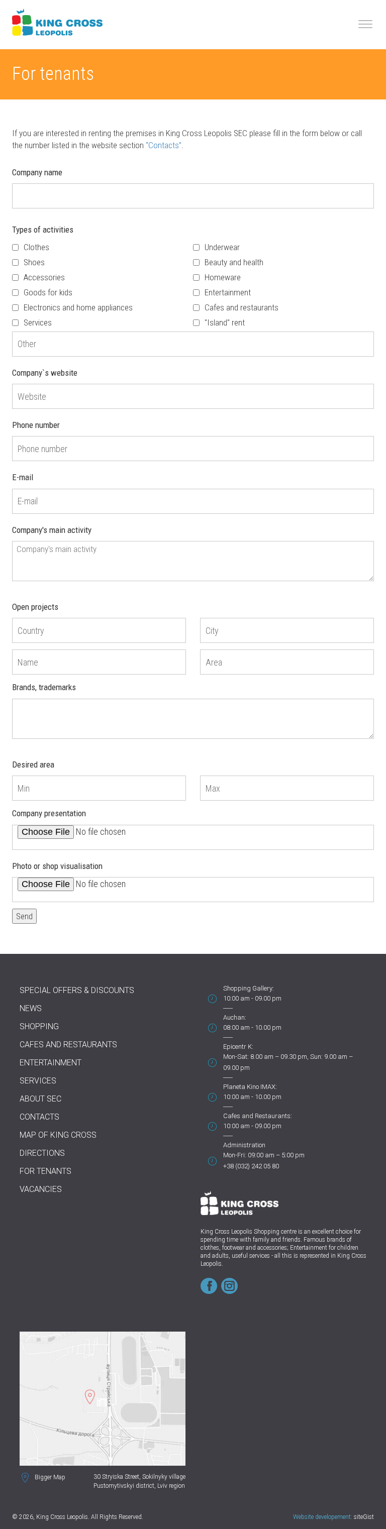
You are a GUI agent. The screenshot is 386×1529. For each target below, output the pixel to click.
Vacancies (41, 1189)
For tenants (45, 1171)
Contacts (39, 1117)
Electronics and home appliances (78, 307)
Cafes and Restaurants (68, 1044)
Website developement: (322, 1516)
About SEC (40, 1099)
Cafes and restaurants (241, 307)
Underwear (222, 247)
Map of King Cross (58, 1135)
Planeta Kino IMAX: (250, 1086)
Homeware (223, 277)
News (31, 1008)
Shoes (34, 262)
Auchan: (234, 1017)
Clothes (36, 247)
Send (24, 916)
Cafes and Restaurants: (257, 1116)
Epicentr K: (238, 1046)
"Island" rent (225, 322)
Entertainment (228, 292)
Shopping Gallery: (248, 988)
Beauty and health (234, 262)
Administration (244, 1145)
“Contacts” (163, 145)
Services (38, 322)
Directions (42, 1153)
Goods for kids (48, 292)
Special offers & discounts (77, 990)
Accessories (44, 277)
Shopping (39, 1026)
